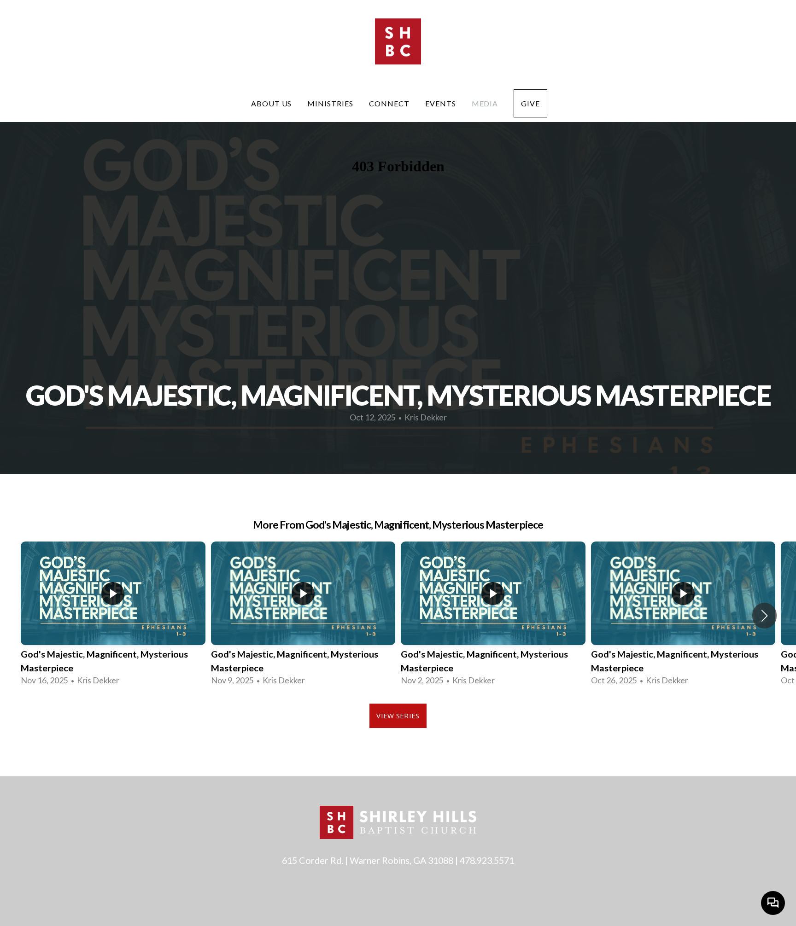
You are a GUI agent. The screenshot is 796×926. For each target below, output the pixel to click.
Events (440, 103)
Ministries (330, 103)
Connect (389, 103)
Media (485, 103)
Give (530, 103)
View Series (397, 715)
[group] (113, 616)
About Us (271, 103)
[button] (764, 616)
